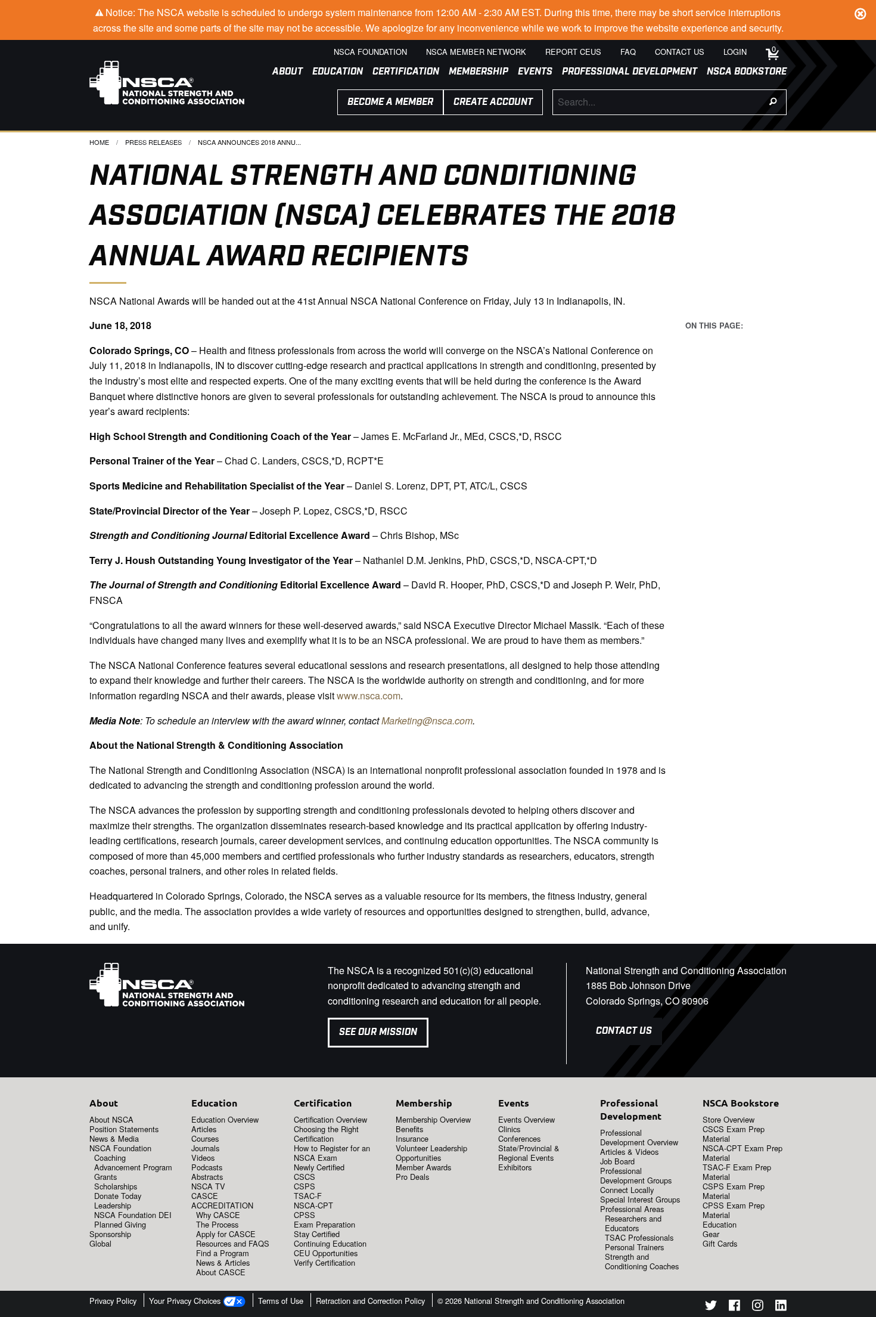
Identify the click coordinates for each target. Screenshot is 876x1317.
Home (99, 142)
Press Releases (153, 142)
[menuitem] (283, 72)
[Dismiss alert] (860, 12)
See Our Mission (378, 1032)
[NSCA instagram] (757, 1307)
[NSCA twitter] (711, 1307)
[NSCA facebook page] (734, 1307)
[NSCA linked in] (781, 1307)
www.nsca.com (368, 695)
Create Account (493, 102)
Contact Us (624, 1031)
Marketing (402, 720)
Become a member (390, 102)
